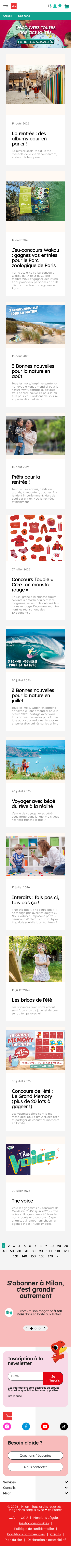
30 (66, 1246)
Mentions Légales (46, 1518)
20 (59, 1246)
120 (66, 1251)
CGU (24, 1518)
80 (34, 1251)
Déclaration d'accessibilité (46, 1540)
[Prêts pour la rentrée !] (35, 436)
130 (15, 1256)
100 (49, 1251)
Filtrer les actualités (35, 42)
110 (57, 1251)
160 (41, 1256)
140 (24, 1256)
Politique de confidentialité (34, 1529)
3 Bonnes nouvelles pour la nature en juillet (33, 695)
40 (5, 1251)
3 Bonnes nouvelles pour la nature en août (33, 371)
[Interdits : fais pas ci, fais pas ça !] (35, 856)
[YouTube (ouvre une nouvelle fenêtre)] (45, 1429)
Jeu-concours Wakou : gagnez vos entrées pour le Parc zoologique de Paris (35, 257)
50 (12, 1251)
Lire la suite (15, 1396)
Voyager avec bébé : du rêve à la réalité (34, 803)
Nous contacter (35, 1467)
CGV (12, 1518)
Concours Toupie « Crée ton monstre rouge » (32, 584)
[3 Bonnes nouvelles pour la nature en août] (35, 325)
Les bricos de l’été (32, 1000)
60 (19, 1251)
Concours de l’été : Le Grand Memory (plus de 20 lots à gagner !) (32, 1098)
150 (33, 1256)
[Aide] (50, 6)
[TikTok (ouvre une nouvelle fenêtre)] (64, 1429)
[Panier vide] (66, 6)
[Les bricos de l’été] (35, 959)
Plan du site (13, 1540)
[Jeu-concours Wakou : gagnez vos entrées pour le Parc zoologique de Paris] (35, 201)
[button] (31, 1328)
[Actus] (55, 6)
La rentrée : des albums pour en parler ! (29, 138)
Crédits (55, 1534)
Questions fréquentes (35, 1455)
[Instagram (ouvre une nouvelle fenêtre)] (7, 1429)
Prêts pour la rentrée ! (26, 479)
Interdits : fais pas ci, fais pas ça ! (35, 899)
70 (26, 1251)
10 (52, 1246)
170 (50, 1256)
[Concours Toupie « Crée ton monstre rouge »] (35, 538)
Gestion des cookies (34, 1523)
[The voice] (35, 1159)
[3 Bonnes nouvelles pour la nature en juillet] (35, 649)
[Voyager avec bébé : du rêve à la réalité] (35, 760)
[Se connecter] (60, 6)
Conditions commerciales (26, 1534)
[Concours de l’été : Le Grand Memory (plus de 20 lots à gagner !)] (35, 1050)
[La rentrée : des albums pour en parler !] (35, 84)
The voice (22, 1201)
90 (41, 1251)
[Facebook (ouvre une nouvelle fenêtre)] (26, 1429)
